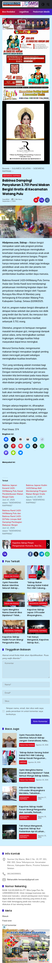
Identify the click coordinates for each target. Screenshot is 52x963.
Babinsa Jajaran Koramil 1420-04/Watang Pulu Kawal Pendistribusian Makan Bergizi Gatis (12, 491)
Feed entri (7, 920)
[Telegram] (41, 554)
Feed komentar (9, 925)
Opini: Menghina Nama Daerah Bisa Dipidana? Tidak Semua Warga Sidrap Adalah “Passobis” (13, 612)
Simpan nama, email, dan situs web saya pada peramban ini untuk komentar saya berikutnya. (24, 711)
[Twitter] (36, 554)
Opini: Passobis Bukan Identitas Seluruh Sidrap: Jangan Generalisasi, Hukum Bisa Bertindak (13, 585)
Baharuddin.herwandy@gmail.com (23, 879)
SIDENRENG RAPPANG (11, 176)
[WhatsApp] (47, 554)
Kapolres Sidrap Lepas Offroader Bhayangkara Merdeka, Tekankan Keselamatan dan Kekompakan (37, 612)
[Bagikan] (47, 200)
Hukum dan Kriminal (11, 576)
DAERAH (32, 576)
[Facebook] (30, 554)
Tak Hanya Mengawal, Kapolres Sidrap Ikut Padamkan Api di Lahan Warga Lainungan (38, 640)
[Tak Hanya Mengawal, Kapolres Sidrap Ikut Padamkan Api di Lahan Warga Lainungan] (38, 627)
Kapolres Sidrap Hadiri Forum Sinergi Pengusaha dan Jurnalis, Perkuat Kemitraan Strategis (12, 640)
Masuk (5, 916)
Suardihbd (5, 199)
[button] (43, 4)
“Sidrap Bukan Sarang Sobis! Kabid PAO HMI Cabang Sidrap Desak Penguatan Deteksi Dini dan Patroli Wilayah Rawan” (37, 585)
